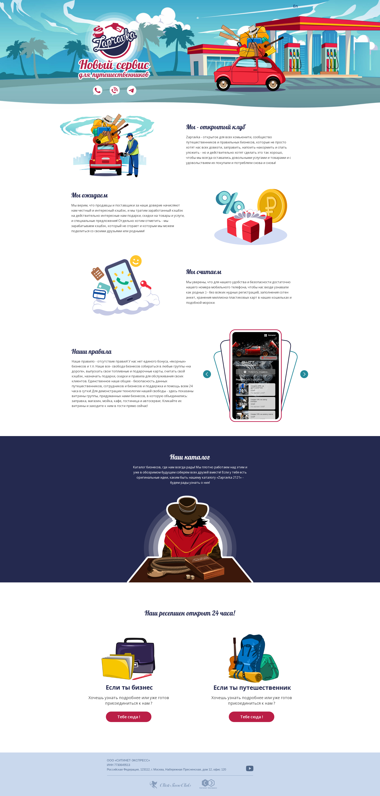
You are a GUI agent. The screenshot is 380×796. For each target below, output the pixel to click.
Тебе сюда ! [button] (251, 716)
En (295, 6)
